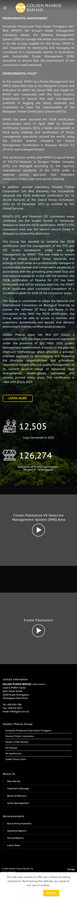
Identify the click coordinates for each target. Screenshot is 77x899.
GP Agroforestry (13, 753)
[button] (5, 7)
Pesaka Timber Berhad (16, 741)
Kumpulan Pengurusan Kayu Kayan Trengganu (28, 730)
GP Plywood (11, 747)
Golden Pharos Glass (15, 759)
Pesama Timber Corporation (19, 736)
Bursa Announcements (19, 823)
